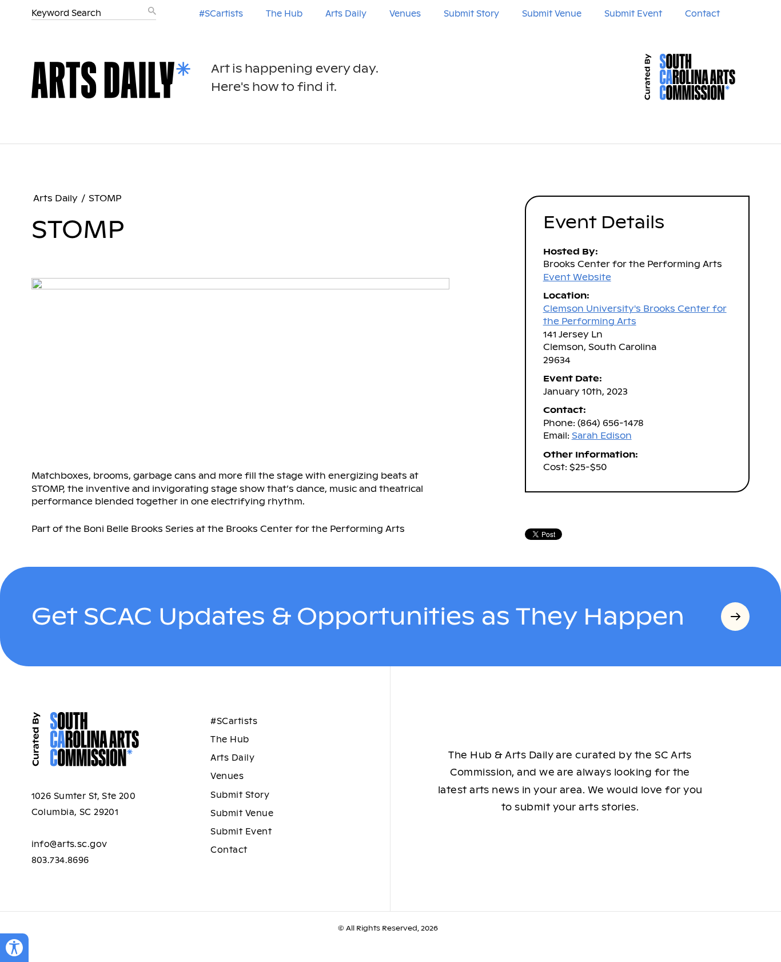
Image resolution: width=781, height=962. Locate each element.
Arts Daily (345, 14)
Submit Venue (551, 14)
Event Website (577, 277)
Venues (405, 14)
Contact (702, 14)
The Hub (284, 14)
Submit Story (471, 14)
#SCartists (221, 14)
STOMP (105, 198)
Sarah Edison (602, 435)
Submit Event (633, 14)
